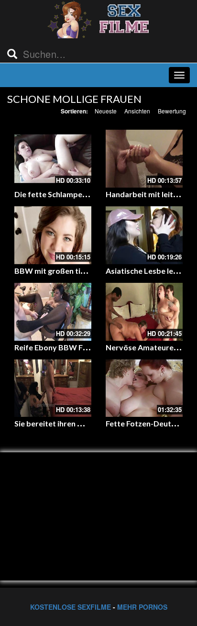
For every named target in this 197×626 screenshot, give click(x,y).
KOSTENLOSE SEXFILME (70, 607)
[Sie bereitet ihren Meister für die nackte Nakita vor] (52, 388)
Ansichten (137, 111)
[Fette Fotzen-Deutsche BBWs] (144, 388)
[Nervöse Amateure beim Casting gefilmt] (144, 312)
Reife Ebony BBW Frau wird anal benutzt (86, 347)
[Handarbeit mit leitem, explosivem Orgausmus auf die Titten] (144, 159)
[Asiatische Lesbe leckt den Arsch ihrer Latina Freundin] (144, 235)
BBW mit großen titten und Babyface (80, 270)
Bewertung (172, 111)
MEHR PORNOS (142, 607)
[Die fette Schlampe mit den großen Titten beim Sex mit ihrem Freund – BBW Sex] (52, 159)
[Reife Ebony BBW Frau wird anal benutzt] (52, 312)
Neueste (106, 111)
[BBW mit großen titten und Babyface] (52, 235)
